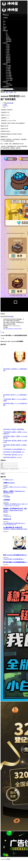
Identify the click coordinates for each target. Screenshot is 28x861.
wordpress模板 (9, 78)
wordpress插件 (9, 80)
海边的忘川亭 (7, 519)
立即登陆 (11, 316)
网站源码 (8, 38)
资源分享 (5, 43)
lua (6, 32)
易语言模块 (8, 41)
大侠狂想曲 (6, 500)
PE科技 (7, 46)
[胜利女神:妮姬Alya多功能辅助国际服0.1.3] (13, 559)
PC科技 (8, 44)
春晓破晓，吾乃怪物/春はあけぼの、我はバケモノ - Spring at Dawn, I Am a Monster (15, 510)
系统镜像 (8, 59)
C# (6, 31)
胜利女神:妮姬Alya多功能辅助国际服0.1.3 (15, 562)
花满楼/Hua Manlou (9, 482)
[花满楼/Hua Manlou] (8, 479)
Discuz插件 (8, 73)
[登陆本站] (2, 90)
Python (7, 36)
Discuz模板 (8, 72)
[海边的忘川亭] (7, 516)
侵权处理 (5, 81)
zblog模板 (8, 68)
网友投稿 (11, 103)
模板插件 (5, 64)
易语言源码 (8, 39)
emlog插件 (8, 67)
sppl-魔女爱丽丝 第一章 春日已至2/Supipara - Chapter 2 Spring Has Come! (15, 528)
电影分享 (8, 62)
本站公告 (8, 83)
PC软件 (8, 51)
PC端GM (8, 54)
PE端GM (8, 55)
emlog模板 (8, 65)
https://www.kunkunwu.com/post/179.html (12, 328)
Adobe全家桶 (9, 85)
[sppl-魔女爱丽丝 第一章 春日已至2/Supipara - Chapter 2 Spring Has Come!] (15, 524)
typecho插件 (9, 76)
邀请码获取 (6, 86)
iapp (7, 34)
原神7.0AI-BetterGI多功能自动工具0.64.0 (15, 555)
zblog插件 (8, 70)
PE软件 (7, 52)
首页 (4, 28)
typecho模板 (9, 75)
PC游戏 (8, 47)
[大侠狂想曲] (6, 496)
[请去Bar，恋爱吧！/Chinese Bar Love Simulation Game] (15, 488)
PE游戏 (7, 49)
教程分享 (8, 57)
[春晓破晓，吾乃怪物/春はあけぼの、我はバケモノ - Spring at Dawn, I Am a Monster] (15, 505)
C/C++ (7, 35)
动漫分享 (8, 60)
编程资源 (5, 30)
